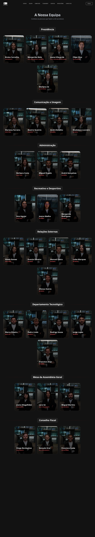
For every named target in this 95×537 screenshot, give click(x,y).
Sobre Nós (37, 3)
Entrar (89, 3)
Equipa (31, 3)
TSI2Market (45, 3)
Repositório (60, 3)
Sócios (25, 3)
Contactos (69, 3)
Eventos (53, 3)
